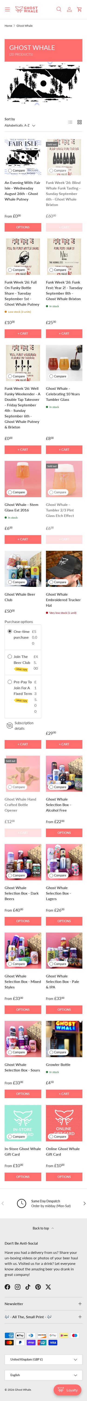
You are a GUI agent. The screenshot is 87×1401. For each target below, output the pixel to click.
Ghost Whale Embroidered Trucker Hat (63, 599)
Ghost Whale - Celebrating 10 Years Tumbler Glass (63, 394)
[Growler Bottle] (64, 1039)
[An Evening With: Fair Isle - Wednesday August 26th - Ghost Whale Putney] (23, 157)
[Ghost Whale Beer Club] (23, 569)
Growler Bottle (58, 1064)
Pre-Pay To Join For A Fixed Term (23, 691)
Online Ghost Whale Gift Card (63, 1151)
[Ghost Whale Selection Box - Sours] (23, 1039)
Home (8, 25)
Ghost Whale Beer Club (20, 597)
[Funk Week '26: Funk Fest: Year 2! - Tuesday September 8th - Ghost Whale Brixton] (64, 256)
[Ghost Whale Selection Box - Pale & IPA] (64, 951)
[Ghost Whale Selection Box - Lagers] (64, 862)
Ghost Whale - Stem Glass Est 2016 (21, 507)
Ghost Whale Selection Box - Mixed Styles (23, 981)
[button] (79, 9)
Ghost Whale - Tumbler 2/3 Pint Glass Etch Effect (60, 510)
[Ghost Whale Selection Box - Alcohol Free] (64, 774)
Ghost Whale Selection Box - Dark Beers (22, 893)
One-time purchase (22, 634)
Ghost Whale (24, 25)
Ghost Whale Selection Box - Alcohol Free (58, 804)
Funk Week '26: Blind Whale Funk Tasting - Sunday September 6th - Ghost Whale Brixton (63, 193)
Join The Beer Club (22, 662)
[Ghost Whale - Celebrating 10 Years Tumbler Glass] (64, 363)
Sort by (10, 119)
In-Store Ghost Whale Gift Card (23, 1151)
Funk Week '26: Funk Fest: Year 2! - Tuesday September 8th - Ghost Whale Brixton (64, 290)
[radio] (10, 631)
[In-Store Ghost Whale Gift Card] (23, 1123)
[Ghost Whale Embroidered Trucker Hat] (64, 569)
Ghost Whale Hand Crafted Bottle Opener (20, 804)
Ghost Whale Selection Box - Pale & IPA (62, 981)
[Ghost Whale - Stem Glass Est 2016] (23, 479)
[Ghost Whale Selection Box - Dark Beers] (23, 862)
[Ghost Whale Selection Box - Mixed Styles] (23, 951)
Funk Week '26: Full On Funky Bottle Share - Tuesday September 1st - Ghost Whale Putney (22, 293)
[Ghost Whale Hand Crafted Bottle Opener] (23, 774)
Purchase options (19, 621)
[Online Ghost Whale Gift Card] (64, 1123)
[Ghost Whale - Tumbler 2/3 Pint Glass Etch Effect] (64, 479)
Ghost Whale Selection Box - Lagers (58, 893)
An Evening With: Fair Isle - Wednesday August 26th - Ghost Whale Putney (22, 190)
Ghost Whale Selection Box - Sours (22, 1067)
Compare (19, 170)
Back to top (41, 1228)
